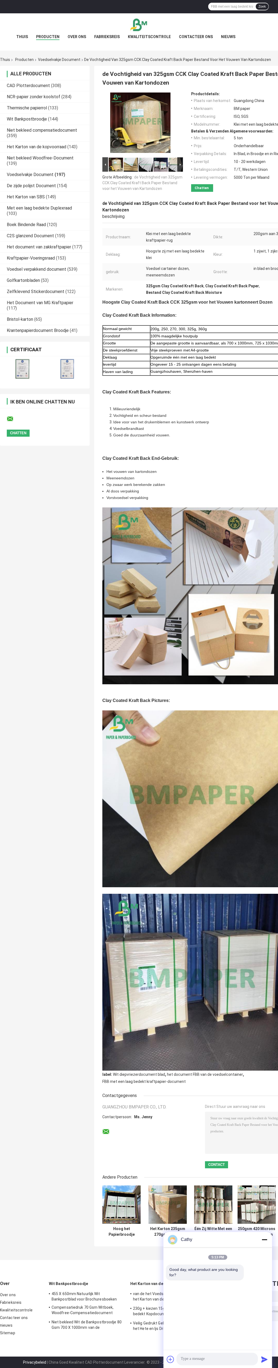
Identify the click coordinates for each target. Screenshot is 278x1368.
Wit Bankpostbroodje (27, 119)
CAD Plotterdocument (28, 85)
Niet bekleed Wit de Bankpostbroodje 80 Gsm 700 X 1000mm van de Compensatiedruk (87, 1325)
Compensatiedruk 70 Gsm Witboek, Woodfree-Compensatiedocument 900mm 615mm (82, 1311)
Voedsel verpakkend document (36, 269)
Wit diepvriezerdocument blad (139, 1074)
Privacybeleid (34, 1362)
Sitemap (7, 1333)
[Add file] (170, 1359)
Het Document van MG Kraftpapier (40, 302)
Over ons (77, 37)
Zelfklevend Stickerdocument (35, 291)
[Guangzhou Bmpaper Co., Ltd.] (139, 24)
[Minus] (264, 1239)
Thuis (22, 37)
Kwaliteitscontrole (149, 37)
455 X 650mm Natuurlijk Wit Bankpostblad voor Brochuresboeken (84, 1296)
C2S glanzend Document (30, 235)
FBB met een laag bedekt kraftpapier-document (144, 1081)
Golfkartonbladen (23, 280)
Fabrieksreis (107, 37)
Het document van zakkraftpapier (39, 246)
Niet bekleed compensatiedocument (42, 130)
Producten (47, 37)
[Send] (264, 1359)
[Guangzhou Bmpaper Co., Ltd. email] (13, 419)
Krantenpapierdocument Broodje (38, 330)
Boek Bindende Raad (26, 224)
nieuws (228, 37)
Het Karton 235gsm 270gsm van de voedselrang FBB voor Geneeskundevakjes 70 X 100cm (167, 1232)
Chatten (202, 188)
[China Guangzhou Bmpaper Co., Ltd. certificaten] (22, 369)
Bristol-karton (20, 319)
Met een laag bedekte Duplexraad (39, 208)
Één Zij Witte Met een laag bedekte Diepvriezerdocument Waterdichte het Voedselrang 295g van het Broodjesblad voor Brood (213, 1232)
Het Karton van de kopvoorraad (36, 146)
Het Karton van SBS (26, 196)
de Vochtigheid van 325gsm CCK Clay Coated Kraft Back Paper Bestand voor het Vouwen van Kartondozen (142, 183)
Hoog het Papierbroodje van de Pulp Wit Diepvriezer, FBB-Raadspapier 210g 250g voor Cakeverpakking (121, 1232)
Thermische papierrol (27, 107)
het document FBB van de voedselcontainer (205, 1074)
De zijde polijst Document (31, 185)
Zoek (262, 6)
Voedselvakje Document (59, 59)
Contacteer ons (196, 37)
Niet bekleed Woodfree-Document (40, 158)
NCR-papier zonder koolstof (33, 96)
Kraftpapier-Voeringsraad (31, 258)
